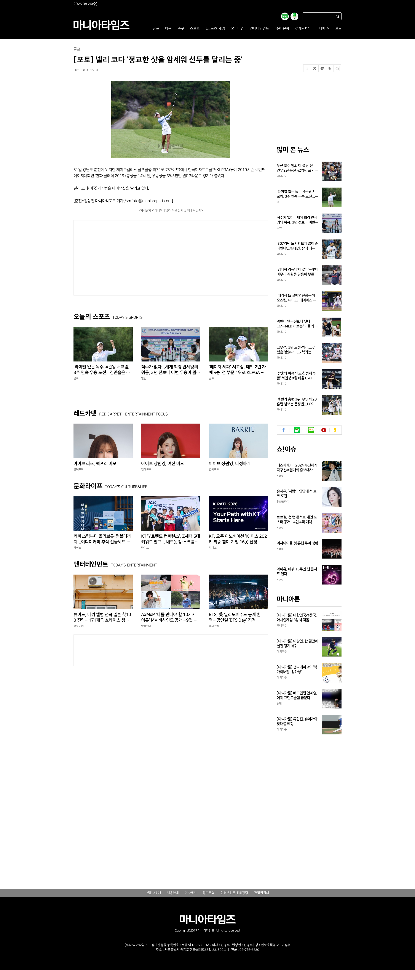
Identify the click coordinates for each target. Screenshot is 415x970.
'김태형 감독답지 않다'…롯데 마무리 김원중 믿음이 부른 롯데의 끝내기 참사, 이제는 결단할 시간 (297, 272)
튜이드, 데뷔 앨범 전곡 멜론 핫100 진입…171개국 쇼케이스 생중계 (102, 617)
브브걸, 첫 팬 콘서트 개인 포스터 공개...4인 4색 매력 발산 (297, 519)
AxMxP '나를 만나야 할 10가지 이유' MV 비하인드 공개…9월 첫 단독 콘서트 (169, 617)
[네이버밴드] (330, 68)
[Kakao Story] (335, 430)
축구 (181, 28)
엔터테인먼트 (259, 28)
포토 (338, 28)
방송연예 (78, 626)
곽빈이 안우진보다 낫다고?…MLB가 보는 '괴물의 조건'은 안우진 (297, 324)
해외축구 (282, 651)
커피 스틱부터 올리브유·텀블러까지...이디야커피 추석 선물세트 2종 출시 (103, 539)
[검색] (337, 16)
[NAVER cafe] (297, 430)
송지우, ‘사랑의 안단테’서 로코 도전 (296, 493)
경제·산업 (302, 28)
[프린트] (337, 68)
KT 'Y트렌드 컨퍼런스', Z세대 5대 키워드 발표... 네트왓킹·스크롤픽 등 (170, 539)
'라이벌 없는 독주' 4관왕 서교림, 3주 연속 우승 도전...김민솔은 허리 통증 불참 (101, 370)
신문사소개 (153, 893)
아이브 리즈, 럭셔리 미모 (94, 463)
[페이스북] (307, 68)
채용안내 (173, 893)
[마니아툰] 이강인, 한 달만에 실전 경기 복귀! (297, 643)
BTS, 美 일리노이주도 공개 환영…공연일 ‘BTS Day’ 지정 (235, 617)
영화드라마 (283, 501)
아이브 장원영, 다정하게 (230, 463)
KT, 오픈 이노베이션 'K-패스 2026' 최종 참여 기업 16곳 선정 (238, 539)
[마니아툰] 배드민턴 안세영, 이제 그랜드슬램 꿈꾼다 (297, 695)
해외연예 (214, 626)
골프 (156, 28)
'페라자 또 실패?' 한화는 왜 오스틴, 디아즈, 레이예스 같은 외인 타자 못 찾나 (296, 298)
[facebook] (284, 430)
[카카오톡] (322, 68)
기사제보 (191, 893)
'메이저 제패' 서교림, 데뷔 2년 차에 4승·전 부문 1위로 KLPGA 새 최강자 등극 (237, 370)
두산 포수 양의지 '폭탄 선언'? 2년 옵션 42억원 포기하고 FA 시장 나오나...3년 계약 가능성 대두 (297, 168)
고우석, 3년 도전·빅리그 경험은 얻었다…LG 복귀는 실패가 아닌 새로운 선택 (296, 350)
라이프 (77, 547)
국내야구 (282, 176)
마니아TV (322, 28)
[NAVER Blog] (311, 430)
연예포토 (78, 469)
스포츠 (195, 28)
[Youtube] (324, 430)
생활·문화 (282, 28)
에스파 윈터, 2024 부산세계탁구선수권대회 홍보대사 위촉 (297, 467)
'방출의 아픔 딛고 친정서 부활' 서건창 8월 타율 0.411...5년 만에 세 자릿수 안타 (297, 376)
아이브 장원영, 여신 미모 (162, 463)
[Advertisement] (130, 257)
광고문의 (209, 893)
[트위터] (314, 68)
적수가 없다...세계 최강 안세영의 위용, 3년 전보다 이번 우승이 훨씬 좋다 (170, 370)
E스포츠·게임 (215, 28)
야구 (168, 28)
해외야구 (282, 677)
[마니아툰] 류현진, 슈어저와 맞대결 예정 (297, 721)
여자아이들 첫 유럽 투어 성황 (297, 543)
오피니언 (237, 28)
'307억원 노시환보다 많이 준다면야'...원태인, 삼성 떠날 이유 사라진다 (297, 246)
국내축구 (282, 625)
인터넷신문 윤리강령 (234, 893)
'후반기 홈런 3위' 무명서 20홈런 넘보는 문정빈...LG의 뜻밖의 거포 (297, 401)
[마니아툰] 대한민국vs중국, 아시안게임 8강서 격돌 (297, 617)
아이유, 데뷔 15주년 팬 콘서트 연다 (297, 571)
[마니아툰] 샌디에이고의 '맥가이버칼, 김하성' (297, 669)
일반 (143, 378)
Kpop (280, 475)
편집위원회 (261, 893)
